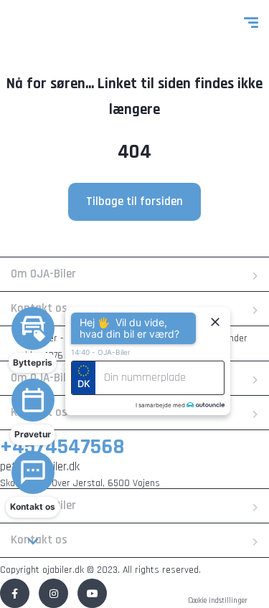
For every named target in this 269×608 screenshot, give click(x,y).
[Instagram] (53, 593)
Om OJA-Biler (43, 274)
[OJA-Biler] (45, 25)
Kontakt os (39, 540)
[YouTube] (92, 593)
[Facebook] (14, 593)
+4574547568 (62, 446)
